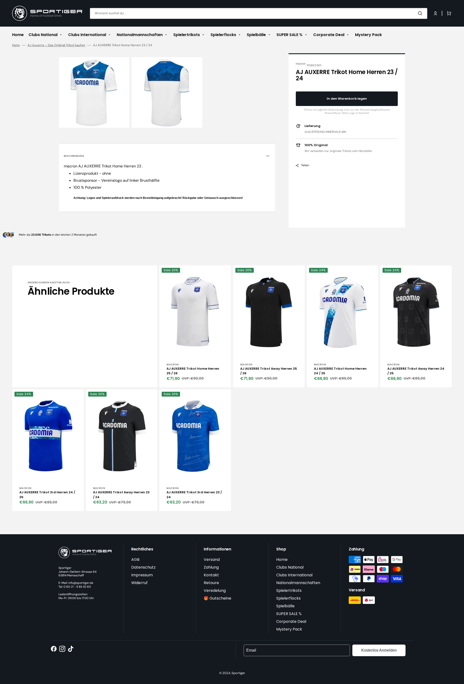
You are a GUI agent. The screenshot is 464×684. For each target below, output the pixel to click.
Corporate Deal (291, 621)
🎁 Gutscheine (217, 598)
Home (282, 559)
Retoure (211, 583)
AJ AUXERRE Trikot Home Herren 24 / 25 (340, 371)
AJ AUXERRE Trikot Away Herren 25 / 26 (268, 371)
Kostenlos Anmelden (379, 650)
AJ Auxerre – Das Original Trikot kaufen (56, 45)
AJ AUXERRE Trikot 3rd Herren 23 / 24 (194, 494)
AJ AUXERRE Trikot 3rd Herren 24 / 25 (47, 494)
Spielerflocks (288, 598)
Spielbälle (285, 606)
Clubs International (294, 575)
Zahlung (211, 567)
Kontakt (211, 575)
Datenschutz (143, 567)
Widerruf (139, 583)
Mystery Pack (289, 629)
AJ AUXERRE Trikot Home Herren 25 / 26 (193, 371)
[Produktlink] (195, 326)
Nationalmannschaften (298, 583)
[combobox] (258, 13)
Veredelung (215, 590)
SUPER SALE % (289, 613)
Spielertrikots (289, 590)
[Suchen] (421, 13)
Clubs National (290, 567)
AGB (135, 559)
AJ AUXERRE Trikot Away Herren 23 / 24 (121, 494)
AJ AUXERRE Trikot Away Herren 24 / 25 (415, 371)
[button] (435, 13)
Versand (212, 559)
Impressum (142, 575)
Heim (16, 45)
